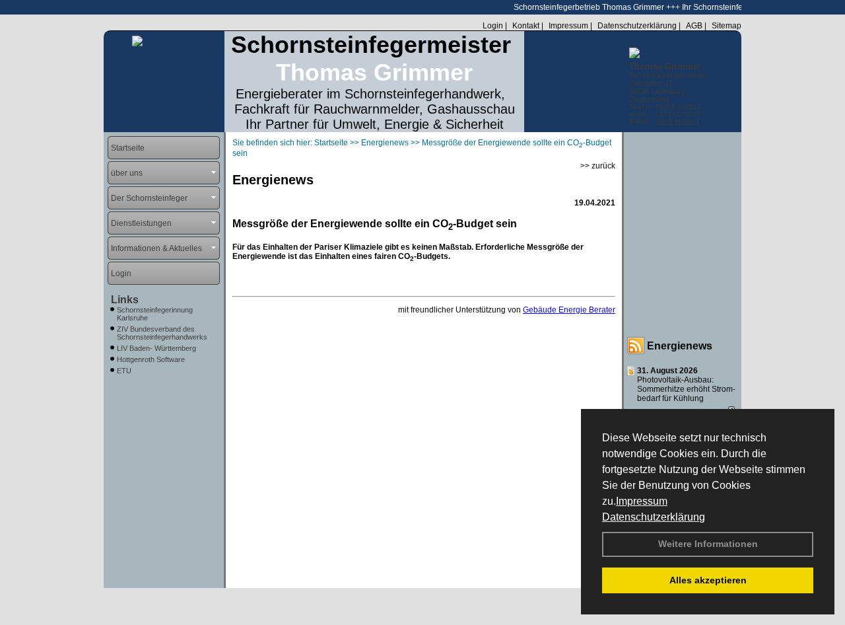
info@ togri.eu (677, 121)
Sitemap (726, 25)
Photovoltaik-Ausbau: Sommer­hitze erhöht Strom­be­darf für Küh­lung (686, 389)
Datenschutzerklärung (653, 517)
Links (125, 299)
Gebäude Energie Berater (569, 309)
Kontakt (525, 25)
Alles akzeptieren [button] (708, 580)
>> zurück (597, 165)
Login (493, 25)
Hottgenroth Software (151, 359)
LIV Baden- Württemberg (156, 348)
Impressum (641, 501)
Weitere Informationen (708, 543)
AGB (694, 25)
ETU (124, 371)
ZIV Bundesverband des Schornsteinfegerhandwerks (162, 333)
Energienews (679, 345)
